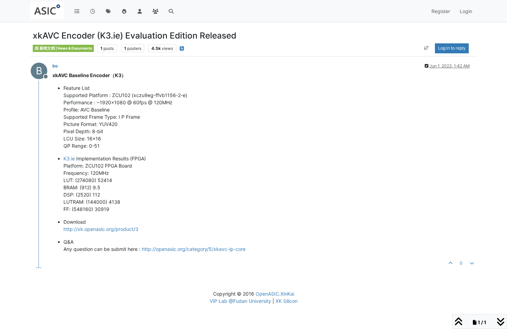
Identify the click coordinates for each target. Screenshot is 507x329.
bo (55, 65)
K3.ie (69, 158)
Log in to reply (452, 48)
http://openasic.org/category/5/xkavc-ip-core (194, 249)
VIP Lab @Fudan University (240, 301)
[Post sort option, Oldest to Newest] (426, 48)
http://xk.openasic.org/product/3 (100, 229)
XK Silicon (287, 301)
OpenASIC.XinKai (275, 294)
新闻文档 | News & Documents (65, 48)
